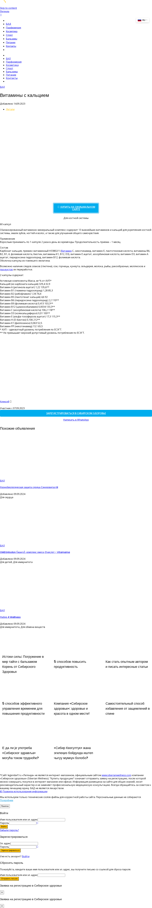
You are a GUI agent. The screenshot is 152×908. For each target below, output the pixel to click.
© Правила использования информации (23, 791)
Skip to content (8, 8)
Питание (10, 42)
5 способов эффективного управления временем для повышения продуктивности (23, 708)
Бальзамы (11, 39)
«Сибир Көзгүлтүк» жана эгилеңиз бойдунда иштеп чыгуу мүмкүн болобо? (73, 752)
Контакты (11, 46)
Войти (25, 856)
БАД (8, 24)
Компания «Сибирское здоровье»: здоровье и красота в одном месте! (72, 708)
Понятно (5, 806)
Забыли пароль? (9, 830)
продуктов (6, 269)
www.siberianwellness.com (116, 775)
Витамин (66, 250)
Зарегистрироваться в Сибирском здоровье (76, 413)
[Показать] (37, 823)
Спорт (9, 35)
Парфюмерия (13, 27)
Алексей (4, 401)
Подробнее (6, 800)
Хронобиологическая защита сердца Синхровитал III (29, 487)
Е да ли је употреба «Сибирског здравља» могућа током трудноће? (20, 752)
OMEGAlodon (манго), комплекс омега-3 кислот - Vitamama (35, 552)
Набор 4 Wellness (10, 617)
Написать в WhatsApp (76, 419)
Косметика (11, 31)
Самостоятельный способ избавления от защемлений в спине (128, 708)
